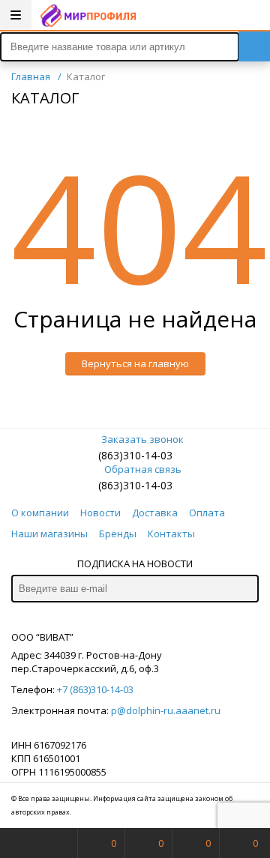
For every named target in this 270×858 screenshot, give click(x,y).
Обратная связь (143, 469)
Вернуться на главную (135, 363)
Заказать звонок (142, 439)
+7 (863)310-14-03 (95, 689)
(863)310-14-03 (135, 455)
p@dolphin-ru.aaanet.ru (165, 710)
